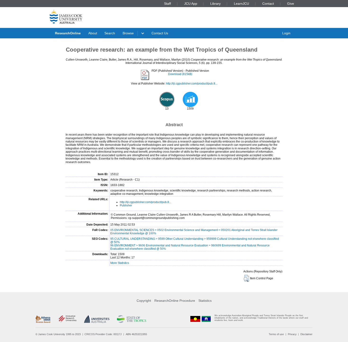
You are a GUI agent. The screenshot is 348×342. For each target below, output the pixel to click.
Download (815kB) (180, 74)
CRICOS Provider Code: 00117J (103, 334)
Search (109, 33)
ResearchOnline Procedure (174, 300)
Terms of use (276, 334)
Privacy (292, 334)
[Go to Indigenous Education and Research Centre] (195, 319)
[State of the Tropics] (131, 319)
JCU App (190, 3)
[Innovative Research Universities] (67, 319)
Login (286, 33)
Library (215, 3)
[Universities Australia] (96, 319)
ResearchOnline (68, 33)
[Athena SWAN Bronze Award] (43, 319)
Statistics (205, 300)
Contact (268, 3)
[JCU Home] (66, 16)
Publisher (126, 205)
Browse (128, 33)
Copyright (144, 300)
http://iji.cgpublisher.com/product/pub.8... (191, 83)
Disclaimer (306, 334)
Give (290, 3)
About (92, 33)
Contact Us (160, 33)
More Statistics (119, 263)
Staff (167, 3)
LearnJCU (241, 3)
